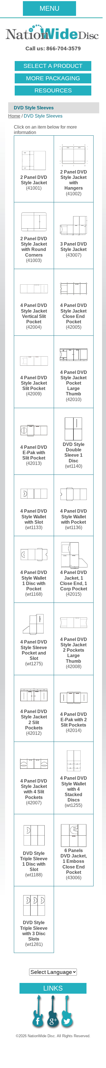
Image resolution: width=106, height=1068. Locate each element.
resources (53, 90)
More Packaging (53, 78)
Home (14, 116)
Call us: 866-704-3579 (53, 48)
